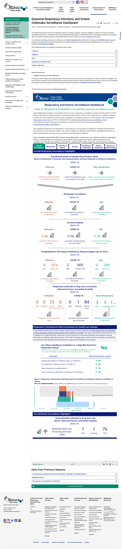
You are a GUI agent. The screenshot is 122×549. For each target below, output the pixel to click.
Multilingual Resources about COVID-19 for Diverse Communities (109, 519)
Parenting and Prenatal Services (51, 531)
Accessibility (45, 542)
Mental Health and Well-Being (95, 526)
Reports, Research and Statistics (99, 8)
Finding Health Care (50, 519)
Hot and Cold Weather (80, 516)
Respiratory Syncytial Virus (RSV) (35, 511)
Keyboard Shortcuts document (91, 82)
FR (86, 2)
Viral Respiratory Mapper (46, 44)
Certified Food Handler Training (51, 514)
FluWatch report (104, 40)
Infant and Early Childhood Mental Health (80, 519)
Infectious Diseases (64, 27)
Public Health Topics (72, 9)
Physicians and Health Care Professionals (80, 507)
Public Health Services (61, 9)
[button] (99, 23)
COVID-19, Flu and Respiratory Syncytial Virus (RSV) (43, 8)
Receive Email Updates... (76, 486)
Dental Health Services (51, 517)
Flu (31, 509)
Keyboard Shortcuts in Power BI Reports (46, 75)
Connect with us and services (12, 511)
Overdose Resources (79, 529)
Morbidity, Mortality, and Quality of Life (95, 530)
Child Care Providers (79, 512)
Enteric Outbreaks (38, 65)
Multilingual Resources (112, 8)
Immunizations (93, 514)
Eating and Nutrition (65, 513)
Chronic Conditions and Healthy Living (95, 507)
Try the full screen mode (59, 89)
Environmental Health (65, 515)
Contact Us (36, 542)
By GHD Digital (8, 522)
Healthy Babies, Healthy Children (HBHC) (51, 526)
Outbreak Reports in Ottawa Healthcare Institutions (79, 526)
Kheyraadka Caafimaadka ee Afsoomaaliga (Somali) (110, 508)
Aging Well (62, 509)
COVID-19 (35, 51)
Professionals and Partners (84, 8)
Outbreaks (77, 522)
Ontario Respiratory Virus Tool (75, 40)
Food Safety (63, 517)
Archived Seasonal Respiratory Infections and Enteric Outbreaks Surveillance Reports (59, 474)
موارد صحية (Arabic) (109, 512)
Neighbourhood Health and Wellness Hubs (51, 507)
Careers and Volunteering (74, 542)
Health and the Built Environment (65, 523)
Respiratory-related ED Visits (41, 62)
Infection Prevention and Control (95, 519)
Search (73, 2)
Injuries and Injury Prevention (93, 523)
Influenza (35, 54)
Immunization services (51, 529)
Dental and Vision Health (95, 510)
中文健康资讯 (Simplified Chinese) (110, 514)
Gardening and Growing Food (66, 520)
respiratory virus (91, 37)
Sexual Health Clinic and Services (51, 511)
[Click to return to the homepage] (16, 7)
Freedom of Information (58, 542)
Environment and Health (95, 512)
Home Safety (63, 526)
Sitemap (86, 542)
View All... (47, 536)
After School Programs (80, 510)
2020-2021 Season (38, 477)
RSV (33, 58)
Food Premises (78, 514)
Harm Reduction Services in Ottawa (51, 522)
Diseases (62, 511)
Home (33, 27)
